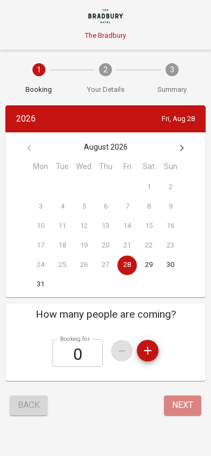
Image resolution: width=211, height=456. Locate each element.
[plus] (148, 350)
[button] (105, 314)
